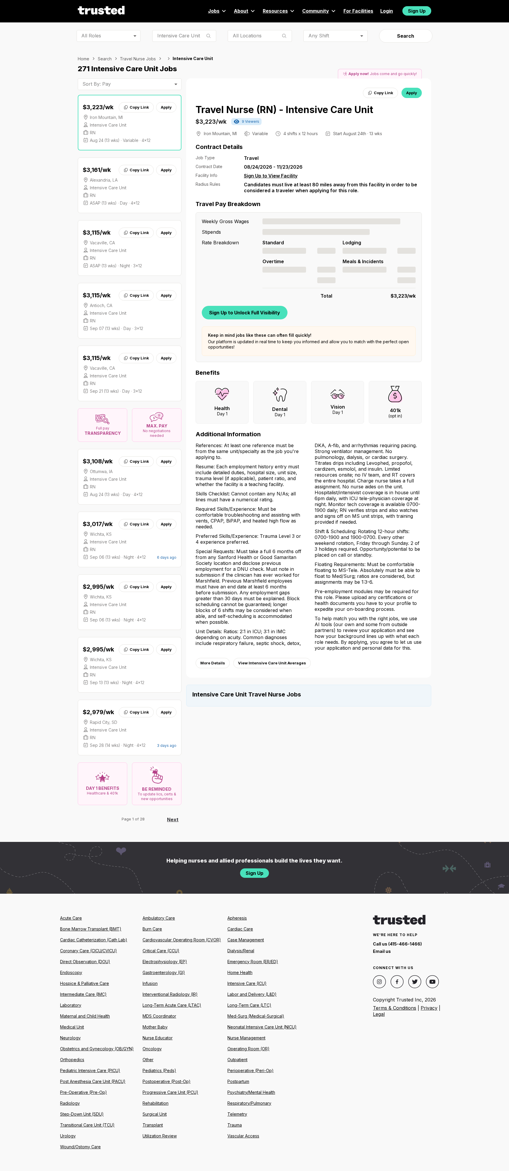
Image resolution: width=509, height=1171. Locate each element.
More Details (212, 663)
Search (405, 36)
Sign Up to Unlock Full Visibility (244, 313)
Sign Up (417, 11)
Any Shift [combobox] (318, 36)
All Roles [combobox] (91, 36)
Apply (166, 107)
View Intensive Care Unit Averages (272, 663)
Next (173, 819)
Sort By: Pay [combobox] (96, 84)
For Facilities (358, 11)
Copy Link (139, 107)
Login (386, 11)
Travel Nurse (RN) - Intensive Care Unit (284, 109)
